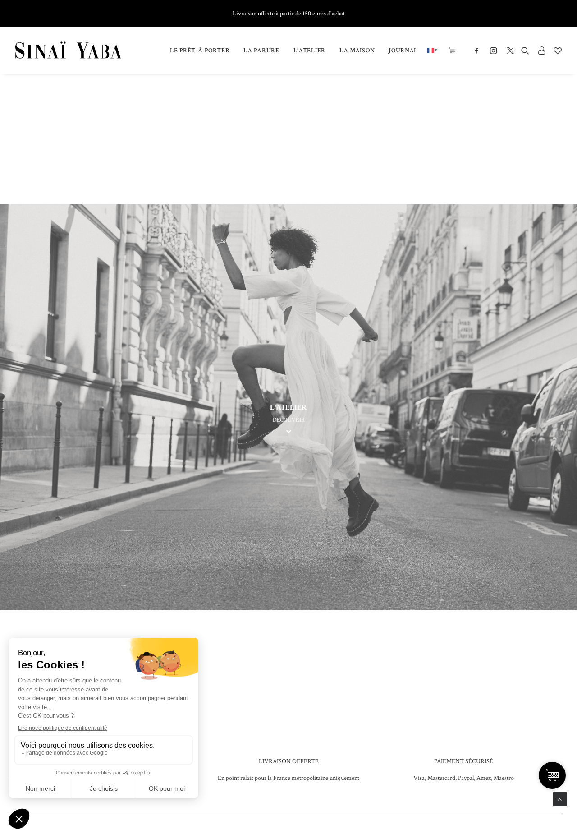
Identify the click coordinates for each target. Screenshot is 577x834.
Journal (403, 50)
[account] (541, 50)
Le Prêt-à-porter (199, 50)
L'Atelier (288, 407)
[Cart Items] (455, 50)
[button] (478, 50)
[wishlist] (556, 50)
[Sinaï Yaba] (68, 50)
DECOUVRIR (289, 420)
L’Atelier (309, 50)
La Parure (261, 50)
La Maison (357, 50)
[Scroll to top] (560, 799)
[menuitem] (200, 50)
